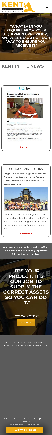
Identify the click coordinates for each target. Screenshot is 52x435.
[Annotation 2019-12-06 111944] (25, 115)
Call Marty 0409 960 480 (24, 430)
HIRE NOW (26, 322)
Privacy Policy (33, 419)
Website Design (15, 424)
